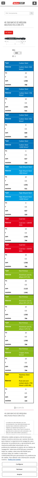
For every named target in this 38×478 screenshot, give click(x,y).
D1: (13, 50)
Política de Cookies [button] (14, 460)
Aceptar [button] (19, 474)
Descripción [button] (20, 408)
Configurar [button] (19, 464)
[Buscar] (32, 13)
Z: (13, 56)
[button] (19, 3)
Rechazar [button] (19, 469)
